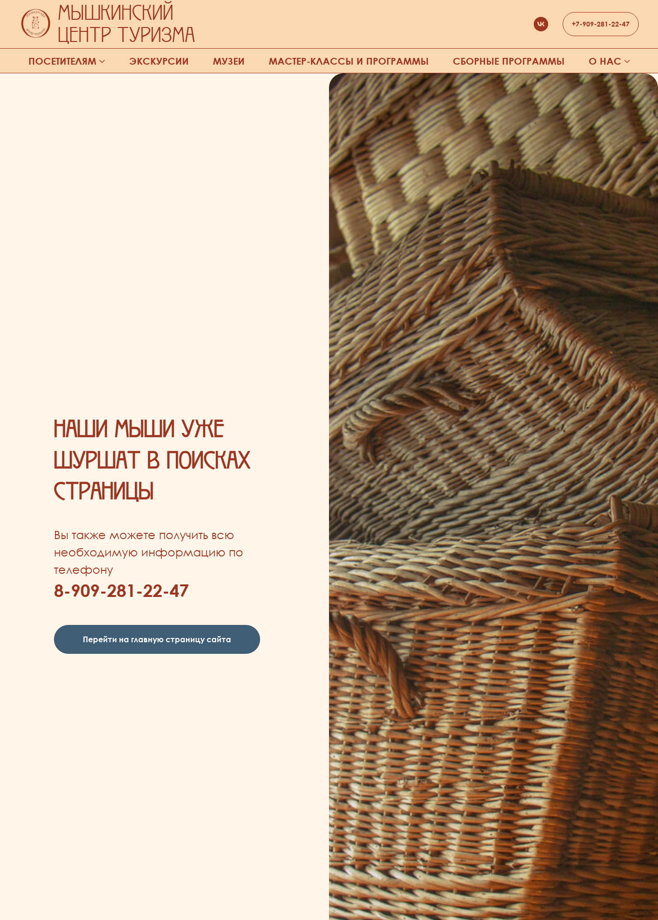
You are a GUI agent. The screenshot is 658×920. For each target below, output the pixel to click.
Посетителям (62, 61)
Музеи (229, 61)
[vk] (541, 24)
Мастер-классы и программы (349, 61)
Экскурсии (159, 61)
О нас (605, 61)
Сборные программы (509, 61)
